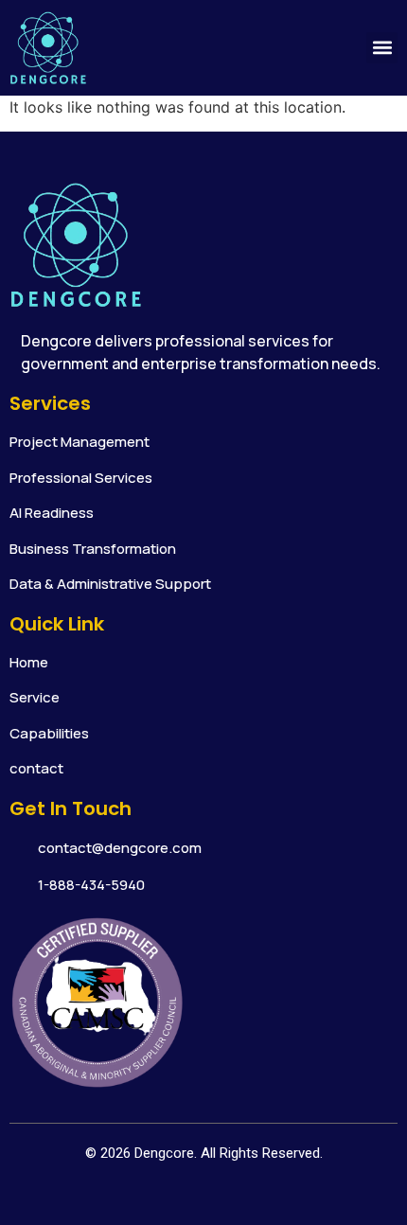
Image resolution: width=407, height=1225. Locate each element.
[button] (382, 47)
